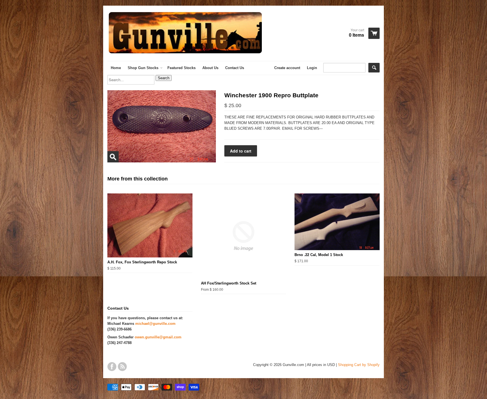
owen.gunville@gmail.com (158, 337)
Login (312, 68)
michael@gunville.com (155, 323)
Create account (287, 68)
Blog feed (122, 366)
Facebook (111, 366)
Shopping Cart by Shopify (359, 365)
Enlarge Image (113, 156)
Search (163, 78)
